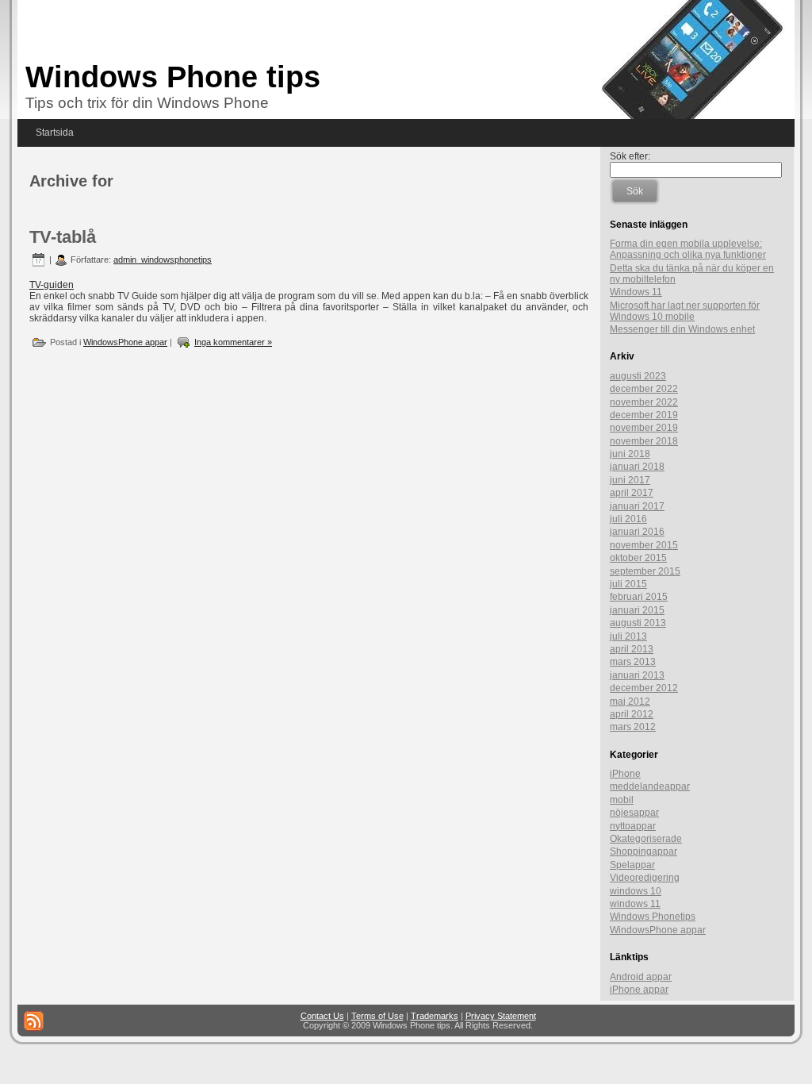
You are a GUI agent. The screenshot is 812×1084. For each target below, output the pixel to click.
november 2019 (644, 427)
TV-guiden (51, 284)
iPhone (625, 773)
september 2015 (645, 571)
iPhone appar (639, 989)
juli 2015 (628, 584)
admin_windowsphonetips (162, 259)
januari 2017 (637, 506)
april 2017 (631, 492)
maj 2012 (630, 701)
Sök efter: (630, 156)
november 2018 (644, 441)
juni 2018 (630, 453)
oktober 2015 (638, 557)
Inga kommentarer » (233, 342)
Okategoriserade (646, 838)
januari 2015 (637, 610)
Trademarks (434, 1016)
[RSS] (34, 1021)
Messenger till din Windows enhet (682, 329)
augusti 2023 (638, 376)
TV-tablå (62, 237)
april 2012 (631, 714)
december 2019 (644, 415)
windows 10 (635, 891)
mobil (622, 799)
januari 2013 (637, 675)
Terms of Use (377, 1016)
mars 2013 (633, 661)
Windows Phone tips (172, 77)
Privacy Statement (500, 1016)
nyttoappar (633, 826)
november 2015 (644, 545)
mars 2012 (633, 726)
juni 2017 (630, 480)
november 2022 (644, 402)
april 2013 (631, 649)
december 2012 (644, 688)
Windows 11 (636, 292)
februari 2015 (639, 596)
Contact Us (322, 1016)
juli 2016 (628, 519)
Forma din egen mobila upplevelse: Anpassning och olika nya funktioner (688, 249)
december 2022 (644, 388)
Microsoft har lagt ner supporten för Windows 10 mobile (685, 311)
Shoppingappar (643, 851)
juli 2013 (628, 636)
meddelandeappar (650, 786)
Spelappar (632, 865)
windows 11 (635, 903)
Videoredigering (645, 877)
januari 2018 (637, 466)
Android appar (641, 976)
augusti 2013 (638, 622)
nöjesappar (634, 812)
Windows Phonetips (652, 916)
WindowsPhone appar (125, 342)
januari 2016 (637, 531)
